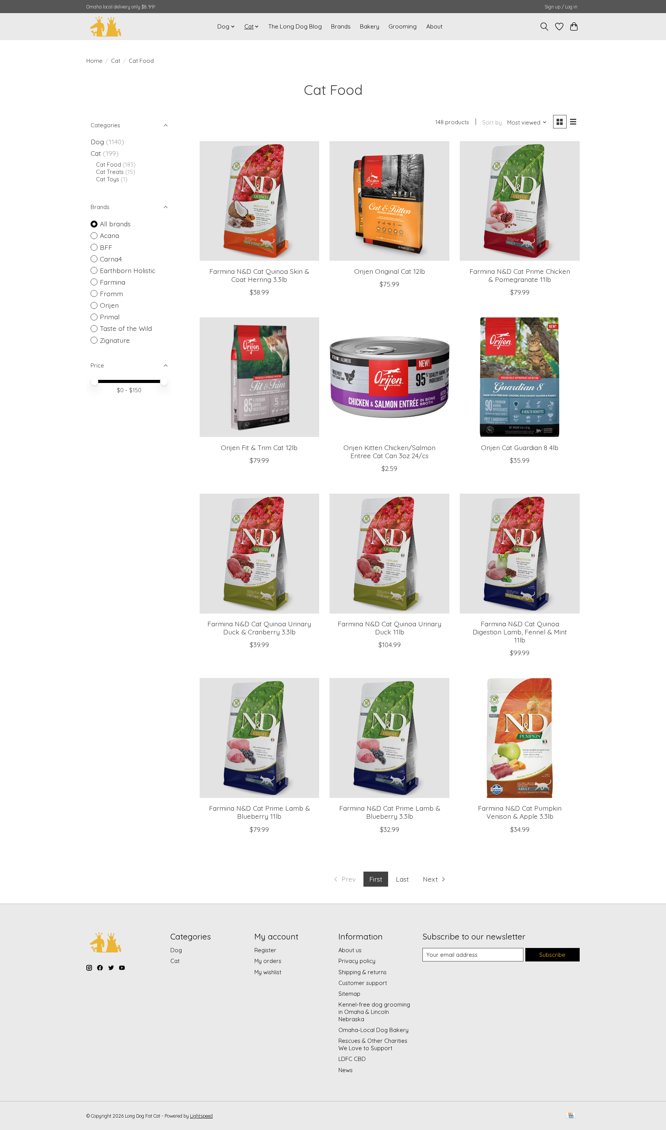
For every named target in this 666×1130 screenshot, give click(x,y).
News (345, 1070)
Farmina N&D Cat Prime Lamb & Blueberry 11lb (259, 812)
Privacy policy (356, 961)
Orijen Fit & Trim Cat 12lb (259, 447)
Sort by (492, 122)
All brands (115, 223)
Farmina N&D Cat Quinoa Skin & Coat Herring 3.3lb (259, 275)
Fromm (111, 293)
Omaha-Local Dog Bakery (373, 1030)
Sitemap (349, 993)
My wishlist (267, 972)
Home (94, 60)
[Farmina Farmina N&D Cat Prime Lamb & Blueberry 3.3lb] (389, 738)
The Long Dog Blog (295, 26)
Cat (115, 60)
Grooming (402, 26)
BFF (106, 247)
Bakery (369, 26)
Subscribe (552, 954)
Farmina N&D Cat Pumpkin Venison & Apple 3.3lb (520, 812)
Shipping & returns (362, 972)
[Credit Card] (570, 1116)
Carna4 (111, 259)
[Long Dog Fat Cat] (105, 26)
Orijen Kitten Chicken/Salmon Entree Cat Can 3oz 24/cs (389, 451)
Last (402, 879)
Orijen (109, 305)
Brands (341, 26)
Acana (109, 235)
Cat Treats (110, 171)
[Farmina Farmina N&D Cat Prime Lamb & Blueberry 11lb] (259, 738)
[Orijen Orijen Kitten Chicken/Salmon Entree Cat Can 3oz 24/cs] (389, 377)
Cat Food (108, 164)
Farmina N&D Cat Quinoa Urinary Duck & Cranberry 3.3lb (259, 627)
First (375, 879)
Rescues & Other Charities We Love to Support (372, 1044)
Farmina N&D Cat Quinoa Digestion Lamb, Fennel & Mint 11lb (520, 631)
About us (350, 950)
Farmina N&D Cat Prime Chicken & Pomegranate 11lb (519, 275)
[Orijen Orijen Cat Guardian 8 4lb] (519, 377)
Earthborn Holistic (127, 270)
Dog (97, 141)
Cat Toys (107, 179)
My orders (267, 961)
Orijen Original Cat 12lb (389, 271)
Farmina (112, 282)
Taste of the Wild (126, 328)
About (434, 26)
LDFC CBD (352, 1059)
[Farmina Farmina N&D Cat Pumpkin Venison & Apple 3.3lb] (519, 738)
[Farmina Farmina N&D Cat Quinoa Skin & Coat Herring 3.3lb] (259, 201)
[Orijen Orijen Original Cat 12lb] (389, 201)
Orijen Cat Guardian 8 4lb (519, 447)
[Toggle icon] (544, 27)
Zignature (115, 340)
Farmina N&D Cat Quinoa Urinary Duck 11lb (389, 627)
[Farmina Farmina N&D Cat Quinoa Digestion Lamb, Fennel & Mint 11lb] (519, 553)
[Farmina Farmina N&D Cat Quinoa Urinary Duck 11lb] (389, 553)
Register (265, 950)
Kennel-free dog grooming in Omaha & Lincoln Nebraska (374, 1012)
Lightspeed (201, 1116)
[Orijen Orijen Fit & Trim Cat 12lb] (259, 377)
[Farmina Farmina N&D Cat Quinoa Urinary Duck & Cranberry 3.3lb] (259, 553)
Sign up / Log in (561, 7)
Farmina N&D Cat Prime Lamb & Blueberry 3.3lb (389, 812)
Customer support (362, 983)
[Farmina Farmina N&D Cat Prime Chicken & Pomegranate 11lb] (519, 201)
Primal (109, 316)
